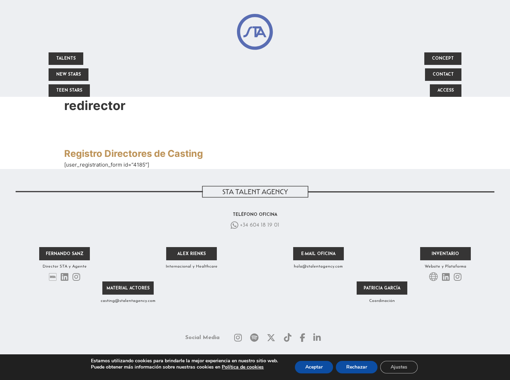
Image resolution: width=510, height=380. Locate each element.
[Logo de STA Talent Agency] (255, 33)
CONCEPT (443, 59)
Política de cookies (243, 367)
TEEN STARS (69, 90)
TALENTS (66, 59)
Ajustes (399, 367)
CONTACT (443, 75)
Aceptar (314, 367)
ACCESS (445, 90)
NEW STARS (68, 75)
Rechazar (356, 367)
